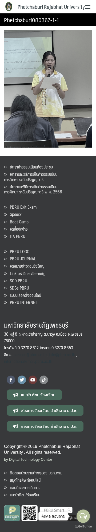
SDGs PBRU (18, 287)
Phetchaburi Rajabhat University (51, 6)
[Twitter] (22, 380)
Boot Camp (18, 221)
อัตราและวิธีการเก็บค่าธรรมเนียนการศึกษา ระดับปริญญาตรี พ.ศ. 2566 (33, 189)
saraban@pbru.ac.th (30, 354)
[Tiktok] (43, 380)
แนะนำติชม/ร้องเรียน (23, 494)
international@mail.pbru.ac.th (28, 361)
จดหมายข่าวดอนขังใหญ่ (26, 265)
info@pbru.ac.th (62, 354)
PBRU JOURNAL (21, 258)
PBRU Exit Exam (22, 207)
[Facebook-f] (11, 380)
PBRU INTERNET (22, 302)
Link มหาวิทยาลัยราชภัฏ (26, 273)
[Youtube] (33, 380)
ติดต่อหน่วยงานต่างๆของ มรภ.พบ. (34, 472)
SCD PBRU (17, 280)
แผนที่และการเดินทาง (24, 487)
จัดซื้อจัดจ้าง (17, 229)
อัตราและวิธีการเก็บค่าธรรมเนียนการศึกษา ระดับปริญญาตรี (30, 176)
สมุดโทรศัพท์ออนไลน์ (24, 480)
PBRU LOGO (18, 251)
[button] (34, 394)
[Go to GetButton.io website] (83, 526)
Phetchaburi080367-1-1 (31, 20)
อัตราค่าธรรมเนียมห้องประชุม (30, 166)
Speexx (14, 214)
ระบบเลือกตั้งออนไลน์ (24, 295)
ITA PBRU (16, 236)
